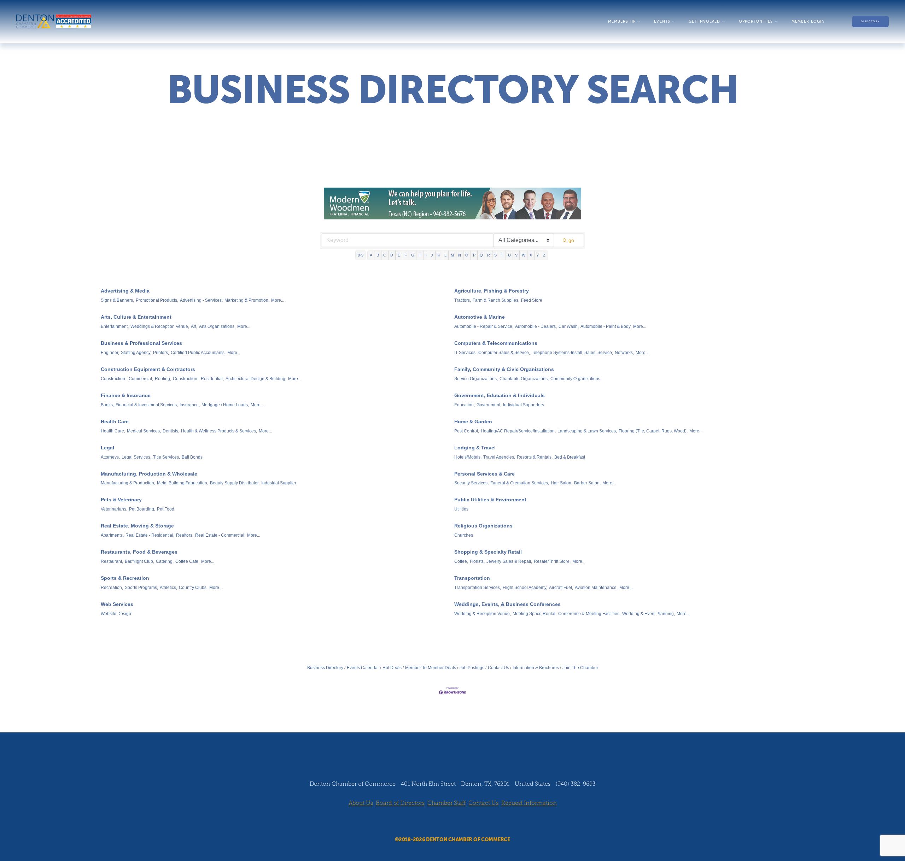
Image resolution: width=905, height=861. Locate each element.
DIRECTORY (870, 21)
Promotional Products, (157, 300)
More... (277, 300)
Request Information (529, 803)
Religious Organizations (483, 526)
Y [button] (537, 255)
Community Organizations (575, 378)
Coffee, (461, 561)
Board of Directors (400, 803)
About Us (361, 803)
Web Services (117, 604)
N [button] (459, 255)
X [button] (531, 255)
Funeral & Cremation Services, (519, 482)
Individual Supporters (523, 404)
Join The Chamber (580, 667)
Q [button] (481, 255)
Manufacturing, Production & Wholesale (149, 474)
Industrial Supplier (278, 482)
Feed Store (531, 300)
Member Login (808, 21)
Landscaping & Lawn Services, (587, 431)
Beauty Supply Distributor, (234, 482)
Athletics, (168, 587)
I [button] (426, 255)
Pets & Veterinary (121, 499)
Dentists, (171, 431)
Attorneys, (110, 457)
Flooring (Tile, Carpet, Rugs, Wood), (653, 431)
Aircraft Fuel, (561, 587)
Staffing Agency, (136, 352)
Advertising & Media (125, 291)
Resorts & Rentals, (535, 457)
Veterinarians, (114, 509)
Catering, (165, 561)
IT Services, (465, 352)
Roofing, (163, 378)
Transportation (472, 578)
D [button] (391, 255)
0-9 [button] (360, 255)
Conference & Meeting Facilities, (589, 613)
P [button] (474, 255)
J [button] (432, 255)
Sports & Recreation (125, 578)
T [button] (502, 255)
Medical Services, (144, 431)
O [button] (466, 255)
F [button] (405, 255)
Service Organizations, (476, 378)
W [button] (523, 255)
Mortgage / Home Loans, (225, 404)
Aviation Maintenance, (596, 587)
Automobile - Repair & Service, (483, 326)
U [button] (509, 255)
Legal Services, (136, 457)
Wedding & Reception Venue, (482, 613)
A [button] (371, 255)
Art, (194, 326)
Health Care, (113, 431)
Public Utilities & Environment (490, 499)
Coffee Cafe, (187, 561)
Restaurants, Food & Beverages (139, 552)
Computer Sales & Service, (504, 352)
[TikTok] (472, 822)
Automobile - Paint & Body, (605, 326)
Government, (489, 404)
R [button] (488, 255)
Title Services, (166, 457)
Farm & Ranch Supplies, (496, 300)
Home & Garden (473, 421)
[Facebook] (432, 822)
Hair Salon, (561, 482)
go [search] (571, 240)
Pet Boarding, (142, 509)
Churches (463, 535)
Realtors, (184, 535)
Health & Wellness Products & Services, (219, 431)
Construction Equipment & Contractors (148, 369)
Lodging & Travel (475, 447)
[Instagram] (446, 822)
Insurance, (190, 404)
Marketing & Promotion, (246, 300)
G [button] (412, 255)
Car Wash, (569, 326)
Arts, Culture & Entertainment (136, 317)
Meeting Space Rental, (534, 613)
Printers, (161, 352)
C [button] (384, 255)
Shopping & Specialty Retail (488, 552)
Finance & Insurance (126, 395)
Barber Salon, (587, 482)
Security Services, (471, 482)
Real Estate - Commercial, (220, 535)
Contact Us (498, 667)
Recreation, (112, 587)
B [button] (377, 255)
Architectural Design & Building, (256, 378)
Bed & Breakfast (569, 457)
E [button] (399, 255)
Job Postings (472, 667)
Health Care (115, 421)
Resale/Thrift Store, (552, 561)
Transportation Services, (477, 587)
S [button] (495, 255)
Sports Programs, (141, 587)
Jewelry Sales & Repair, (509, 561)
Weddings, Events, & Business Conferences (507, 604)
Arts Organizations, (217, 326)
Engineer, (110, 352)
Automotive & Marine (479, 317)
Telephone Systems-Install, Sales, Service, (572, 352)
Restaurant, (112, 561)
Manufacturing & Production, (128, 482)
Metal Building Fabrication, (182, 482)
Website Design (116, 613)
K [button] (439, 255)
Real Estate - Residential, (149, 535)
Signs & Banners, (117, 300)
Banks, (107, 404)
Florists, (477, 561)
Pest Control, (466, 431)
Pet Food (165, 509)
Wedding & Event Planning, (648, 613)
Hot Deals (392, 667)
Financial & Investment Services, (147, 404)
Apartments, (112, 535)
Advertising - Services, (201, 300)
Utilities (461, 509)
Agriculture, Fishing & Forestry (491, 291)
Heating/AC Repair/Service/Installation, (518, 431)
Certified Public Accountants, (198, 352)
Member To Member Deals (430, 667)
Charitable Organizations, (524, 378)
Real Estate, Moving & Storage (137, 526)
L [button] (445, 255)
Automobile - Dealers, (536, 326)
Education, (464, 404)
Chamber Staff (446, 803)
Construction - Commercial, (127, 378)
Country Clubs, (193, 587)
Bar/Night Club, (139, 561)
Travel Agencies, (499, 457)
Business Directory (325, 667)
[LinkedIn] (459, 822)
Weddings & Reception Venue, (159, 326)
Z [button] (544, 255)
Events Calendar (363, 667)
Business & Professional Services (141, 343)
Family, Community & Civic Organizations (504, 369)
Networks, (624, 352)
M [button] (452, 255)
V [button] (516, 255)
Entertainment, (115, 326)
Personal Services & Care (484, 474)
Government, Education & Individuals (499, 395)
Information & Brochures (536, 667)
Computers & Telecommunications (495, 343)
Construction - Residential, (198, 378)
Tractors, (462, 300)
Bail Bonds (192, 457)
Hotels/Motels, (467, 457)
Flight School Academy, (525, 587)
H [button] (420, 255)
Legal (107, 447)
